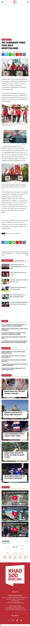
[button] (28, 2)
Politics (9, 39)
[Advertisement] (15, 22)
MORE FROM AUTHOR (19, 260)
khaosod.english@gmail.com (17, 602)
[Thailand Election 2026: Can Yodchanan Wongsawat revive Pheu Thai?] (5, 266)
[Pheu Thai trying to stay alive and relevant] (5, 274)
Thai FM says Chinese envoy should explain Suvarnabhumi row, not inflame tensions (14, 341)
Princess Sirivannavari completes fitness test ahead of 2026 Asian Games (14, 333)
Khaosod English (7, 51)
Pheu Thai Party (9, 233)
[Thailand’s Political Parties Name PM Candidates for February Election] (5, 304)
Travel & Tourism (6, 375)
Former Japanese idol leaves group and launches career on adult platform (13, 325)
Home (3, 5)
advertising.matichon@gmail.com (16, 608)
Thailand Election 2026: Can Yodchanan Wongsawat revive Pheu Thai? (19, 266)
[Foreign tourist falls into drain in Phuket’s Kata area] (15, 388)
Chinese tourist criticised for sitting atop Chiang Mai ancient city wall (14, 455)
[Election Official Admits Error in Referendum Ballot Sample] (5, 296)
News (7, 5)
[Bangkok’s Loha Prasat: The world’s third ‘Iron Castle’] (15, 409)
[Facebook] (8, 620)
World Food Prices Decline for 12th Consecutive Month (8, 253)
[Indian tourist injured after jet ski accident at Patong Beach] (15, 473)
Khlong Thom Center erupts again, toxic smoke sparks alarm (13, 369)
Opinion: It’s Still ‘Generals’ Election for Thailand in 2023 (21, 253)
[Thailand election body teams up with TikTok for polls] (5, 289)
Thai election (17, 233)
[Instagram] (12, 620)
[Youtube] (21, 620)
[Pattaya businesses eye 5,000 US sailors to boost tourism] (15, 431)
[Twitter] (17, 620)
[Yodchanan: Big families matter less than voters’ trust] (5, 281)
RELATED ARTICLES (7, 260)
